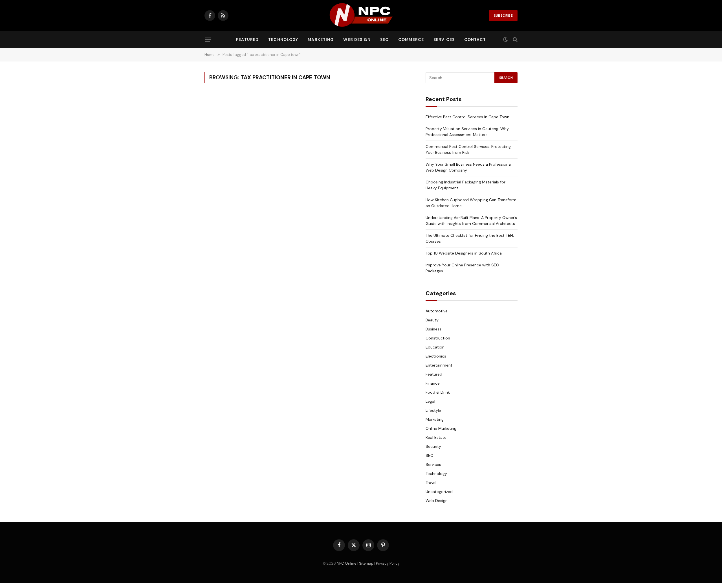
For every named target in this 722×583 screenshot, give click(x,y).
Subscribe (503, 15)
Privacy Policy (388, 563)
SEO (384, 39)
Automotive (437, 311)
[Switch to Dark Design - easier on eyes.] (505, 39)
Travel (431, 482)
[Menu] (208, 39)
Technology (283, 39)
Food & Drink (438, 392)
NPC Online (346, 563)
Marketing (321, 39)
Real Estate (436, 437)
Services (444, 39)
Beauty (432, 320)
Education (435, 347)
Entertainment (439, 365)
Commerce (411, 39)
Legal (430, 401)
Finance (433, 383)
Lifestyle (433, 410)
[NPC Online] (361, 15)
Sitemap (366, 563)
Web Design (356, 39)
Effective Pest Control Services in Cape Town (467, 116)
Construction (438, 338)
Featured (247, 39)
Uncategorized (439, 491)
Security (433, 446)
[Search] (515, 39)
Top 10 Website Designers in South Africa (464, 253)
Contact (475, 39)
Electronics (436, 356)
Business (433, 329)
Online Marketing (441, 428)
